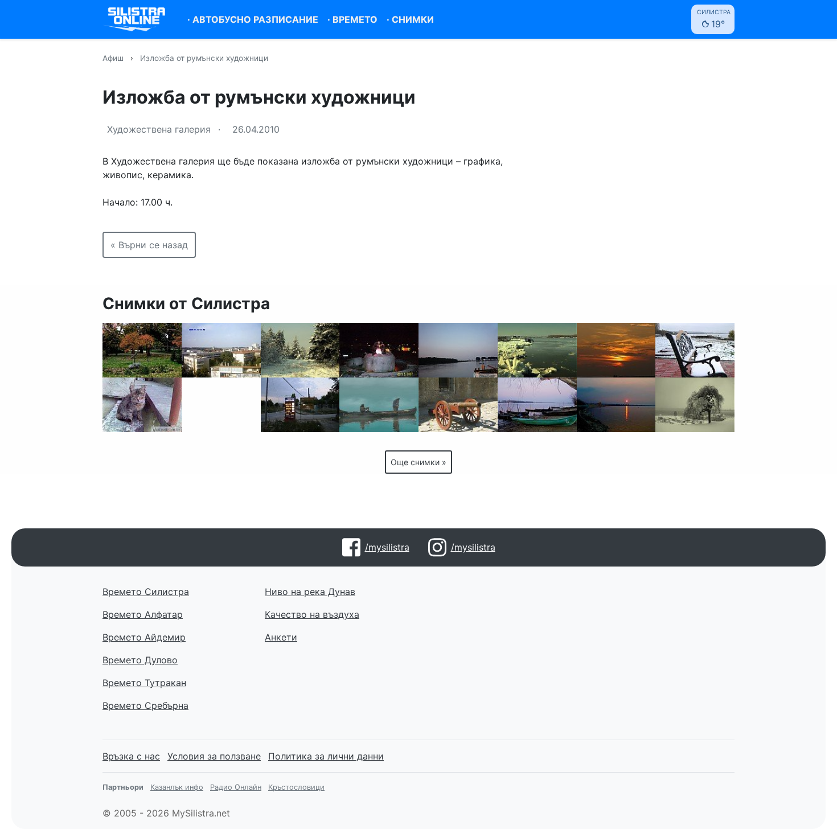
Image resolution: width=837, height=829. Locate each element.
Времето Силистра (145, 591)
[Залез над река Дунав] (616, 404)
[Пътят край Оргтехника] (300, 404)
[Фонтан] (379, 350)
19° (714, 19)
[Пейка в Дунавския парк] (695, 350)
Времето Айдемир (144, 637)
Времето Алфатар (142, 614)
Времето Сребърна (145, 705)
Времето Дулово (140, 660)
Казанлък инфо (176, 787)
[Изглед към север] (221, 350)
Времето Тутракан (144, 682)
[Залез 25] (616, 350)
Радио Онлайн (235, 787)
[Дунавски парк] (142, 350)
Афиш (113, 58)
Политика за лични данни (326, 756)
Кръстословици (296, 787)
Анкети (281, 637)
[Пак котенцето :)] (142, 404)
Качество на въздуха (312, 614)
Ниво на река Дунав (310, 591)
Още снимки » (418, 462)
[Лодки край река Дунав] (537, 404)
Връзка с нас (131, 756)
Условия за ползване (214, 756)
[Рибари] (221, 404)
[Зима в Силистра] (695, 404)
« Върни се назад (149, 245)
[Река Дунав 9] (458, 350)
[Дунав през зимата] (537, 350)
